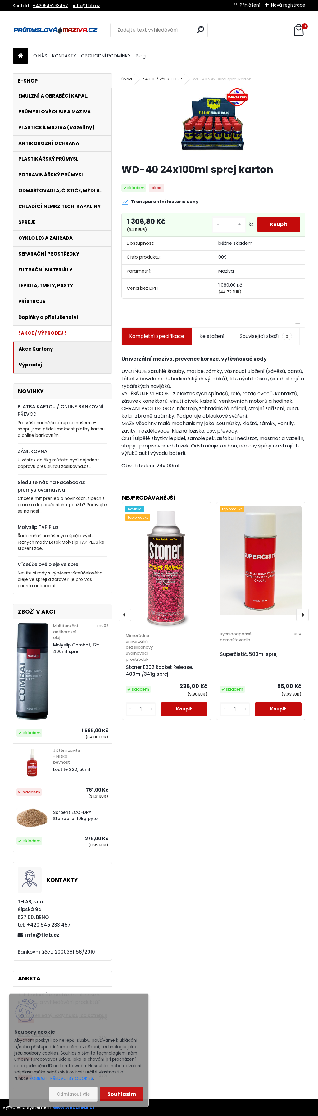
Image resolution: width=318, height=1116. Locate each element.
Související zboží (264, 336)
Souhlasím (121, 1094)
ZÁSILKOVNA (33, 451)
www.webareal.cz (74, 1107)
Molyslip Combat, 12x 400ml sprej (76, 648)
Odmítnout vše (73, 1094)
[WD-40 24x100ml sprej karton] (213, 123)
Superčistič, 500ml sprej (249, 654)
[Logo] (55, 30)
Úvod (126, 79)
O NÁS (40, 55)
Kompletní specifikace (156, 336)
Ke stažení (212, 336)
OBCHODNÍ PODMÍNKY (106, 55)
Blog (141, 55)
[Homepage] (20, 56)
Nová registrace (288, 5)
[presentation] (125, 615)
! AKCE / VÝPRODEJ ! (162, 79)
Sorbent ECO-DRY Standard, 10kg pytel (76, 816)
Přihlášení (250, 5)
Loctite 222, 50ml (71, 770)
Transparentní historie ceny (164, 201)
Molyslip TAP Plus (38, 527)
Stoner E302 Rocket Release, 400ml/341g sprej (159, 671)
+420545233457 (50, 5)
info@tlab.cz (86, 5)
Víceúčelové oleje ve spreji (49, 564)
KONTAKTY (64, 55)
